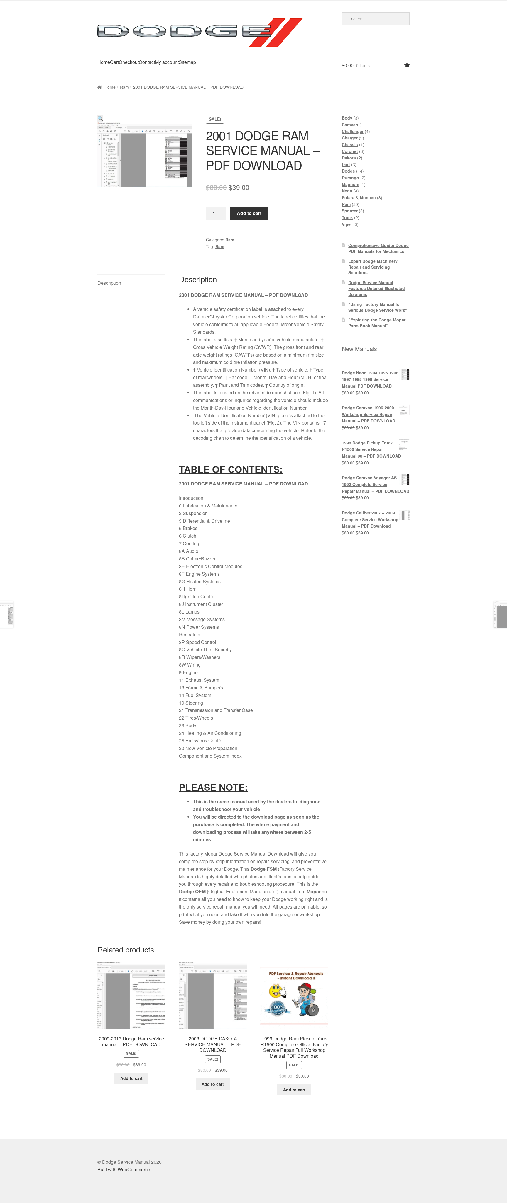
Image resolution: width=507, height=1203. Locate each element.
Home (103, 62)
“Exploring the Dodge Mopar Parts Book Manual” (376, 322)
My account (167, 62)
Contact (147, 62)
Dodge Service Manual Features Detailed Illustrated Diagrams (376, 288)
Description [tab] (109, 283)
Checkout (129, 62)
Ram (124, 87)
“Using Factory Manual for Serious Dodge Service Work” (377, 307)
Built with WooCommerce (123, 1169)
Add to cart (249, 213)
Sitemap (187, 62)
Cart (114, 62)
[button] (100, 118)
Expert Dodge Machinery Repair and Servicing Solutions (373, 267)
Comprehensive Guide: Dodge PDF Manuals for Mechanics (378, 248)
